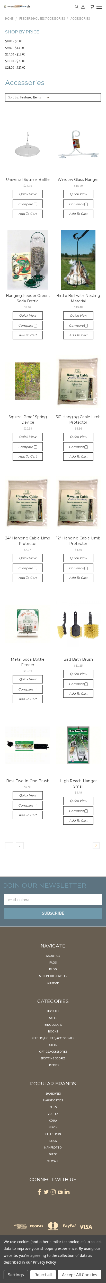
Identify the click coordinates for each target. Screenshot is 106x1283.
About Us (53, 956)
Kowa (53, 1120)
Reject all (43, 1275)
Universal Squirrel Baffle (28, 179)
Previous (8, 1278)
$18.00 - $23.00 (15, 61)
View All (53, 1161)
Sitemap (53, 983)
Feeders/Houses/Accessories (53, 1038)
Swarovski (53, 1093)
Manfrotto (53, 1147)
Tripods (53, 1065)
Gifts (53, 1045)
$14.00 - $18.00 (15, 54)
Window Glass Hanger (78, 179)
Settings (16, 1275)
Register (61, 976)
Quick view (27, 194)
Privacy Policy (44, 1262)
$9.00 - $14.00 (14, 48)
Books (53, 1031)
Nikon (53, 1127)
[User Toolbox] (83, 6)
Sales (53, 1018)
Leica (53, 1141)
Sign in (44, 976)
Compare (26, 204)
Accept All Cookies (79, 1275)
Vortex (53, 1114)
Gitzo (53, 1154)
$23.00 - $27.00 (15, 67)
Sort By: (13, 97)
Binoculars (53, 1025)
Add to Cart (28, 214)
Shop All (53, 1011)
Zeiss (53, 1107)
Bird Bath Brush (78, 659)
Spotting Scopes (53, 1058)
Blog (53, 969)
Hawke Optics (53, 1100)
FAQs (53, 962)
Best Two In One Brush (27, 781)
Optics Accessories (53, 1051)
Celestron (53, 1134)
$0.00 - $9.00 (13, 41)
